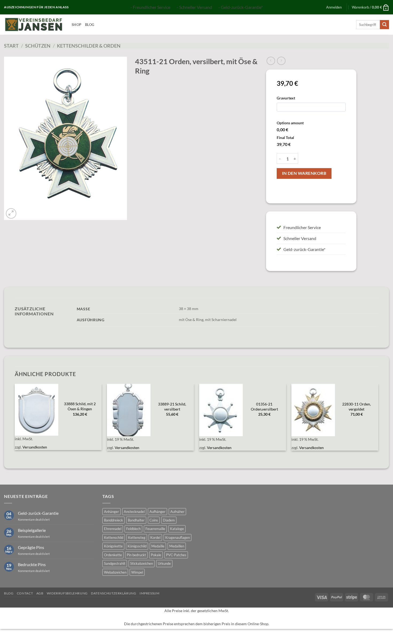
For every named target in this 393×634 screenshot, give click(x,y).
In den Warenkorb (304, 173)
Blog (89, 24)
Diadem (169, 520)
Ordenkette (113, 555)
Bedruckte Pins (32, 564)
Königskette (113, 546)
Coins (153, 520)
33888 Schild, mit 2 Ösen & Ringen (80, 406)
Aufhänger (157, 511)
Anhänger (111, 511)
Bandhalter (136, 520)
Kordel (155, 537)
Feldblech (133, 529)
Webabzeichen (115, 572)
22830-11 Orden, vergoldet (356, 406)
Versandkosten (34, 447)
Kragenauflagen (177, 537)
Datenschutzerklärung (113, 593)
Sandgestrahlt (114, 563)
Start (11, 46)
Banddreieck (113, 520)
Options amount (290, 123)
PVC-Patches (176, 555)
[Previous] (15, 420)
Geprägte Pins (31, 547)
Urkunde (164, 563)
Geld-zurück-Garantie (38, 513)
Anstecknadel (134, 511)
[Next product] (271, 61)
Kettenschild (113, 537)
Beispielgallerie (32, 530)
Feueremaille (155, 529)
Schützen (38, 46)
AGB (40, 593)
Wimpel (137, 572)
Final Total (285, 137)
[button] (334, 7)
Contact (25, 593)
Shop (76, 24)
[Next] (378, 420)
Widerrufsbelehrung (67, 593)
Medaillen (176, 546)
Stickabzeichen (141, 563)
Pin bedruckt (136, 555)
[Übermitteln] (384, 24)
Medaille (157, 546)
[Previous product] (281, 61)
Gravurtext (286, 98)
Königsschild (137, 546)
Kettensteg (136, 537)
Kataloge (177, 529)
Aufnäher (177, 511)
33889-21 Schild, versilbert (172, 406)
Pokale (156, 555)
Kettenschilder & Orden (89, 46)
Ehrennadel (112, 529)
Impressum (150, 593)
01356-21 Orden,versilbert (264, 406)
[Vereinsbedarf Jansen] (34, 24)
